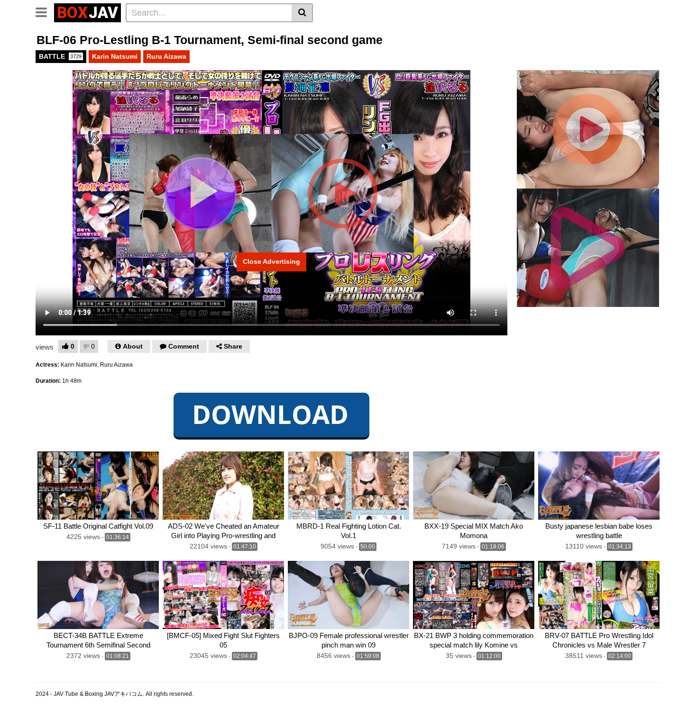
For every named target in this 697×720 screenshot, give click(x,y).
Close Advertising (271, 261)
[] (302, 12)
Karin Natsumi (115, 56)
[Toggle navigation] (45, 11)
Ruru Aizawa (166, 56)
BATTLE (60, 56)
